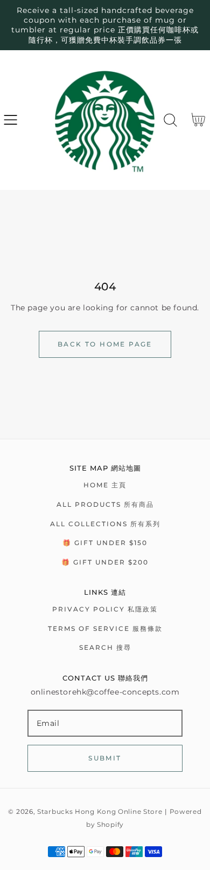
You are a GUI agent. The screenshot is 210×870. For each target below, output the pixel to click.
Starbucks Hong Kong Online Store (99, 811)
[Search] (170, 120)
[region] (105, 25)
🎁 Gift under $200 (105, 562)
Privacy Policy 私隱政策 (105, 609)
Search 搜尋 (105, 647)
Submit (104, 758)
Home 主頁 (105, 485)
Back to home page (105, 344)
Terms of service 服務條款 (105, 628)
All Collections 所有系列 (105, 524)
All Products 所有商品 (105, 504)
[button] (10, 120)
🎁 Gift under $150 (105, 543)
